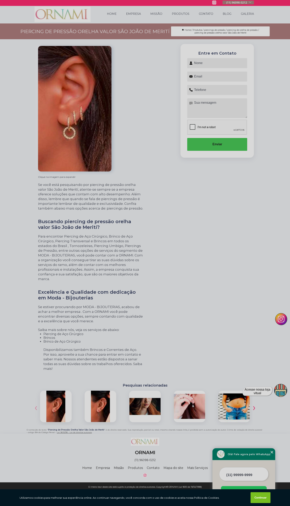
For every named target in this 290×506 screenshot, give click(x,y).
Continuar (260, 497)
